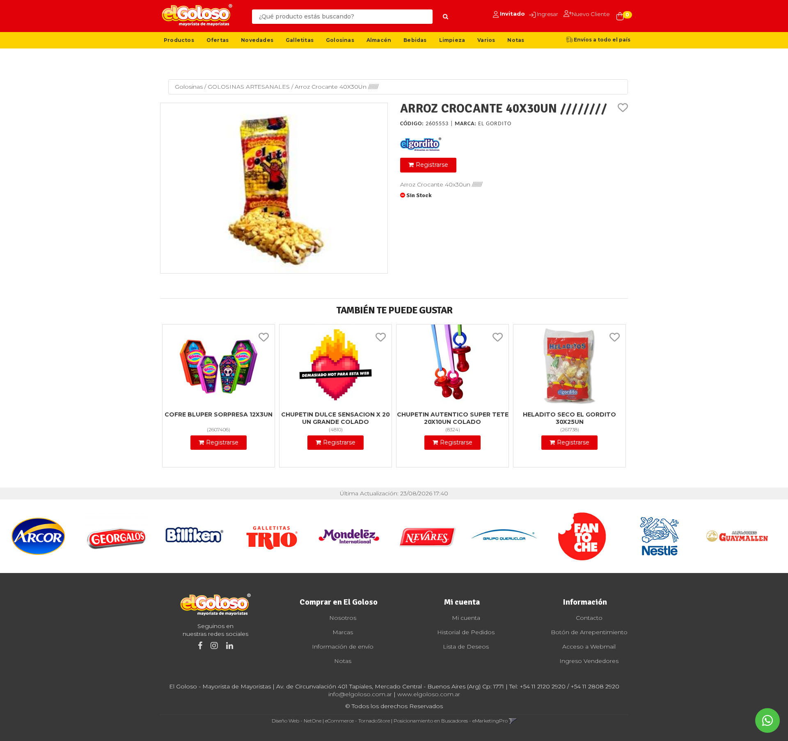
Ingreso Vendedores (588, 661)
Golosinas (340, 40)
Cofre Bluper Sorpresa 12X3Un (219, 414)
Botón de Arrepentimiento (589, 632)
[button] (513, 721)
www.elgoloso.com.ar (428, 694)
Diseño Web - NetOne (296, 721)
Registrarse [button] (432, 164)
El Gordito (494, 124)
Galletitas (300, 40)
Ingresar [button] (547, 14)
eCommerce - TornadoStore (357, 721)
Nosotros (342, 617)
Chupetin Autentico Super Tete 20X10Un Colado (453, 418)
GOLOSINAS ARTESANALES (249, 86)
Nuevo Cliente (591, 14)
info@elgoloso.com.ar (360, 694)
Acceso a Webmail (589, 646)
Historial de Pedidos (466, 632)
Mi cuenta (466, 617)
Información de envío (342, 646)
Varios (486, 40)
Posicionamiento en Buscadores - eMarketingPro (451, 721)
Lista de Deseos (466, 646)
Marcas (342, 632)
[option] (39, 536)
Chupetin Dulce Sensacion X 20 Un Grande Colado (335, 418)
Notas (515, 40)
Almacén (379, 40)
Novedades (257, 40)
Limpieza (452, 40)
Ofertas (217, 40)
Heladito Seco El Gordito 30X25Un (569, 418)
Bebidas (414, 40)
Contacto (589, 617)
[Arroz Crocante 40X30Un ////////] (273, 188)
